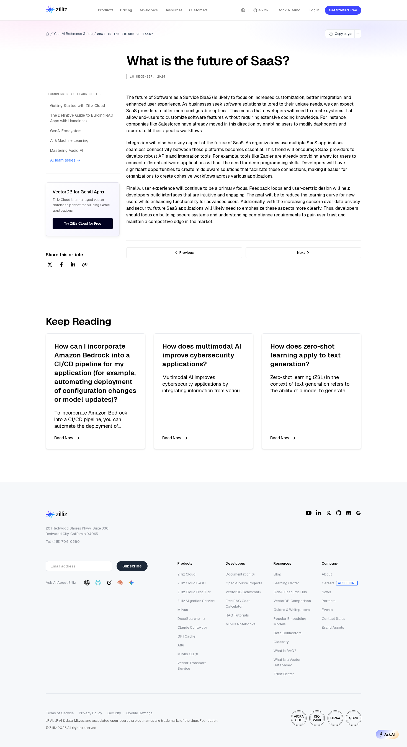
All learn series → (65, 160)
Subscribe (132, 566)
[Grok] (109, 582)
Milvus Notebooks (241, 624)
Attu (180, 645)
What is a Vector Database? (287, 662)
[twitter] (50, 265)
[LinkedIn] (318, 513)
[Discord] (348, 513)
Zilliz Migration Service (196, 600)
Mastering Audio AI (66, 150)
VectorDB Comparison (292, 600)
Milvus (182, 609)
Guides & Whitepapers (292, 609)
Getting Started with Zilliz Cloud (77, 105)
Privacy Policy (90, 713)
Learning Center (286, 583)
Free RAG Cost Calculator (238, 603)
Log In (314, 10)
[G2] (358, 513)
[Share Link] (85, 265)
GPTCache (186, 636)
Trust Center (284, 674)
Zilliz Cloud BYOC (191, 583)
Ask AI (389, 734)
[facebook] (61, 265)
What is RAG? (285, 650)
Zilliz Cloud (186, 574)
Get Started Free (343, 10)
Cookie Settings (139, 713)
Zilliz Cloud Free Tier (194, 592)
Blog (277, 574)
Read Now (63, 437)
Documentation (238, 574)
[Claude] (120, 582)
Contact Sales (333, 618)
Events (327, 609)
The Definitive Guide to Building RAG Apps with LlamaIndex (81, 118)
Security (114, 713)
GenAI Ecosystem (65, 130)
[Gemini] (131, 582)
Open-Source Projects (244, 583)
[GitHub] (338, 513)
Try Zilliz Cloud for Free (83, 223)
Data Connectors (288, 633)
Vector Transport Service (191, 666)
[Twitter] (328, 513)
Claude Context (190, 627)
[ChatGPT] (87, 582)
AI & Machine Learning (69, 140)
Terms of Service (60, 713)
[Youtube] (308, 513)
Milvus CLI (185, 654)
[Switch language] (243, 10)
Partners (329, 600)
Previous (186, 252)
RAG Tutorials (237, 615)
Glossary (281, 641)
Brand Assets (333, 627)
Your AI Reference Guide (73, 33)
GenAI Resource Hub (290, 592)
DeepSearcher (189, 618)
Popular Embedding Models (290, 621)
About (327, 574)
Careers (328, 583)
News (326, 592)
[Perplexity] (98, 582)
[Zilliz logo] (56, 10)
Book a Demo (289, 10)
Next (301, 252)
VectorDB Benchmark (244, 592)
